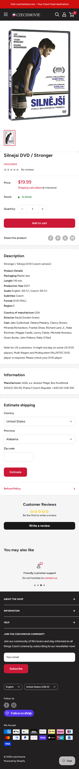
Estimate (15, 472)
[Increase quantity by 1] (43, 209)
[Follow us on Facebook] (6, 705)
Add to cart (39, 223)
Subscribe (16, 668)
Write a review (39, 526)
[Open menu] (6, 14)
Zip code (9, 448)
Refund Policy (12, 488)
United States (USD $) (37, 687)
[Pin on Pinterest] (58, 238)
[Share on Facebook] (50, 238)
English (10, 687)
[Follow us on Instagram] (13, 705)
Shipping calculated (30, 187)
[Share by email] (72, 238)
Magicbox (10, 164)
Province (9, 430)
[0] (71, 14)
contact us (50, 578)
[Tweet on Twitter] (65, 238)
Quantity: (10, 209)
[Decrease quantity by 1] (22, 209)
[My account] (64, 14)
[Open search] (57, 14)
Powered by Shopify (14, 761)
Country (9, 413)
